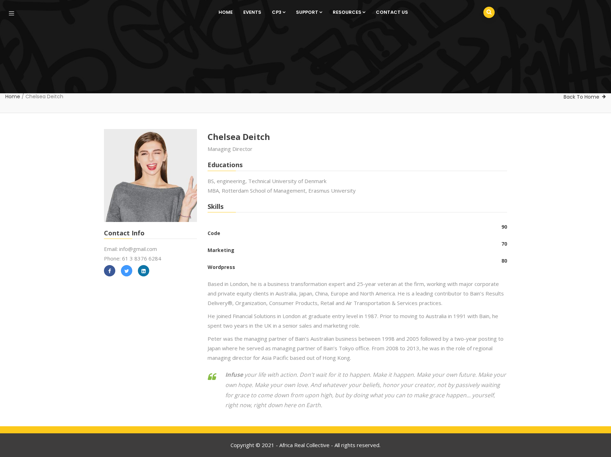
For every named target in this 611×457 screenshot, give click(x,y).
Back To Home (581, 96)
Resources (347, 12)
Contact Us (392, 12)
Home (226, 12)
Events (252, 12)
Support (307, 12)
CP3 (276, 12)
